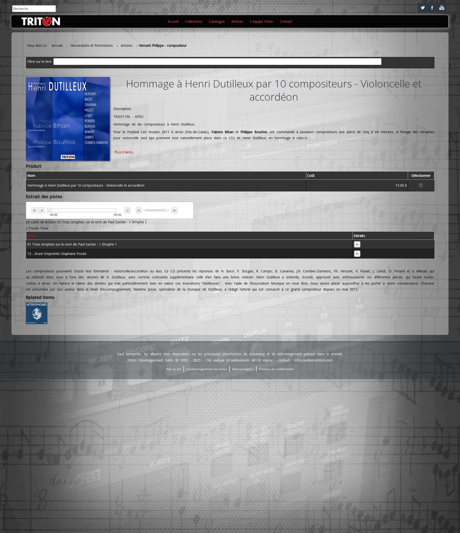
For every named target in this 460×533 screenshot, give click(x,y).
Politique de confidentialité (276, 369)
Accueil (173, 21)
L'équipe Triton (261, 21)
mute (139, 210)
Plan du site (173, 369)
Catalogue (217, 21)
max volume (174, 210)
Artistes (237, 21)
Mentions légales (243, 369)
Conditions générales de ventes (206, 369)
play (34, 210)
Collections (193, 21)
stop (42, 210)
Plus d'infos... (124, 152)
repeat (127, 210)
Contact (286, 21)
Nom (31, 235)
